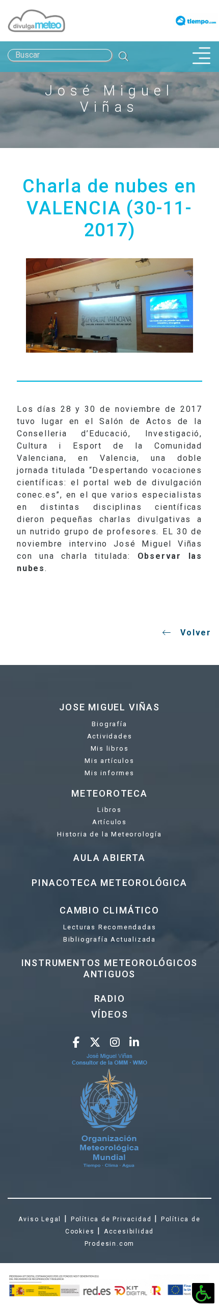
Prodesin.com (110, 1243)
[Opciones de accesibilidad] (203, 1293)
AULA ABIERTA (109, 857)
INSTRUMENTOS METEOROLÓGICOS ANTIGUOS (109, 968)
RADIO (109, 998)
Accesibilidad (129, 1231)
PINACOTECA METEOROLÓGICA (109, 882)
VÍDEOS (109, 1014)
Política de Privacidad (111, 1219)
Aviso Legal (39, 1219)
